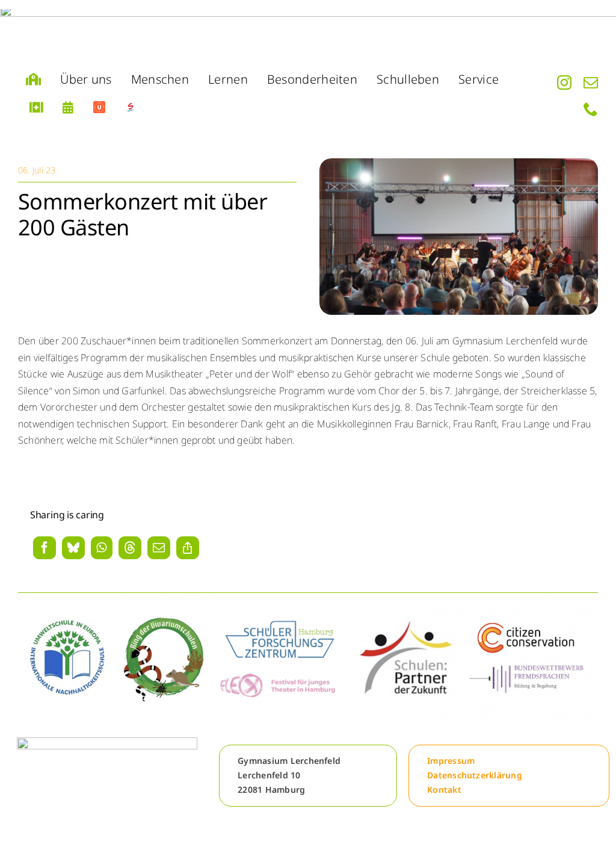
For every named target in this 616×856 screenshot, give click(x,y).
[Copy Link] (187, 547)
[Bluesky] (73, 547)
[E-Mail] (158, 547)
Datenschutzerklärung (474, 775)
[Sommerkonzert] (458, 163)
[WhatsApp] (101, 547)
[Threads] (130, 547)
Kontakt (444, 789)
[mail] (591, 82)
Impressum (451, 760)
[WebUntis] (99, 107)
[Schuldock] (131, 107)
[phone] (591, 109)
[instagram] (564, 82)
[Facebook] (44, 547)
